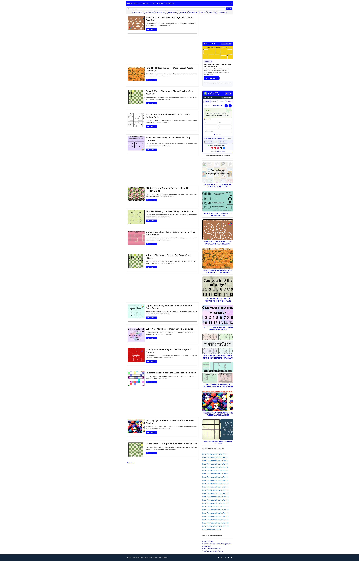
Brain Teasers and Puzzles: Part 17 (215, 507)
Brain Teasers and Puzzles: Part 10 (215, 484)
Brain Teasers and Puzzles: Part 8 (215, 477)
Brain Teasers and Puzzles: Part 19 (215, 513)
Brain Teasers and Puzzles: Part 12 (215, 490)
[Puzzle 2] (216, 134)
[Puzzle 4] (219, 134)
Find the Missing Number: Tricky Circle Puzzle (169, 211)
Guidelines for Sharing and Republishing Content (216, 544)
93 (205, 122)
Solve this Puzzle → (212, 78)
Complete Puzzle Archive (211, 529)
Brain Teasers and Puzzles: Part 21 (215, 520)
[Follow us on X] (221, 148)
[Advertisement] (162, 51)
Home (130, 3)
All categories (220, 138)
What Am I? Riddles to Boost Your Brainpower (169, 329)
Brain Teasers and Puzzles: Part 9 (215, 480)
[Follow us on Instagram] (218, 148)
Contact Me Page (207, 541)
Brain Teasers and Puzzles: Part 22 (215, 523)
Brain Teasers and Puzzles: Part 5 (215, 467)
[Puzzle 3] (217, 134)
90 (220, 122)
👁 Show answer (209, 131)
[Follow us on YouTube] (215, 148)
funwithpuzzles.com (220, 151)
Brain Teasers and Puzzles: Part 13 (215, 493)
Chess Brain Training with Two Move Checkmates (171, 444)
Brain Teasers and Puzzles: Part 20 (215, 516)
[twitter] (228, 557)
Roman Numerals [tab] (214, 101)
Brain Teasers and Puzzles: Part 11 (215, 487)
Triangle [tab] (207, 101)
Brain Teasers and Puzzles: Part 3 (215, 461)
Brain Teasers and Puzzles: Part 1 (215, 454)
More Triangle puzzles (210, 138)
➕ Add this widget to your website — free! (215, 142)
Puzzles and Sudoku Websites (211, 548)
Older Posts (130, 463)
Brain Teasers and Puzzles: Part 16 (215, 503)
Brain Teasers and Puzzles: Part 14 (215, 497)
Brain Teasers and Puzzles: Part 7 (215, 474)
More (170, 3)
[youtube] (221, 557)
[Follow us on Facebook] (224, 148)
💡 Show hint (207, 119)
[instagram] (224, 557)
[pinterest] (218, 557)
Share (229, 138)
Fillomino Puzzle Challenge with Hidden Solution (171, 373)
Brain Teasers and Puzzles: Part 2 (215, 457)
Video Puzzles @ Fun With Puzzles (212, 551)
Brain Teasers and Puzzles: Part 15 (215, 500)
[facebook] (231, 557)
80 (220, 127)
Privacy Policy (206, 546)
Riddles (162, 3)
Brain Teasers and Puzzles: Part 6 (215, 470)
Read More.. (151, 29)
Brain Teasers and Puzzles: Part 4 (215, 464)
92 (205, 127)
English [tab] (221, 101)
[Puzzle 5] (220, 134)
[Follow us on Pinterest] (212, 148)
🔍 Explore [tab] (228, 101)
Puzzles (137, 3)
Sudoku (146, 3)
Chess (154, 3)
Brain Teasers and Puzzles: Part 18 (215, 510)
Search (229, 9)
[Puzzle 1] (214, 134)
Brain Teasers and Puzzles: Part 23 (215, 526)
